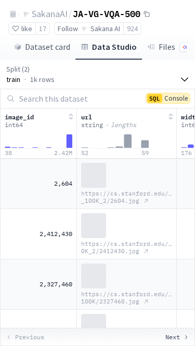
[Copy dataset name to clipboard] (147, 14)
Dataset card (47, 46)
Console (168, 98)
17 (42, 28)
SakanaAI (50, 14)
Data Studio (114, 46)
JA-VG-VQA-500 (106, 13)
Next (172, 337)
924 (132, 28)
